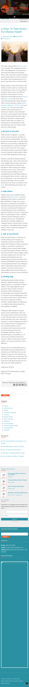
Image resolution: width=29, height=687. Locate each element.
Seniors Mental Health (11, 425)
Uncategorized (8, 428)
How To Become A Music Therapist (13, 456)
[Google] (22, 384)
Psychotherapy (8, 423)
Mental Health (18, 36)
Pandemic (7, 421)
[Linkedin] (20, 384)
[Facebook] (14, 384)
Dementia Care (8, 408)
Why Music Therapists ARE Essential (13, 453)
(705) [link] (7, 545)
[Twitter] (17, 384)
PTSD (16, 105)
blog (2, 185)
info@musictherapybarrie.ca (14, 547)
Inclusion (6, 415)
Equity (6, 410)
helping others (14, 197)
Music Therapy (8, 419)
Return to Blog (5, 18)
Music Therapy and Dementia (11, 450)
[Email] (25, 384)
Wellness (7, 430)
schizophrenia (5, 107)
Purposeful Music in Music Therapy (13, 446)
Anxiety (25, 96)
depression (7, 99)
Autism (6, 406)
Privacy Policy (16, 678)
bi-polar (21, 105)
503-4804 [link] (12, 545)
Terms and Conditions (6, 678)
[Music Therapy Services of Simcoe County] (14, 8)
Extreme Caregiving (10, 412)
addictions (11, 105)
